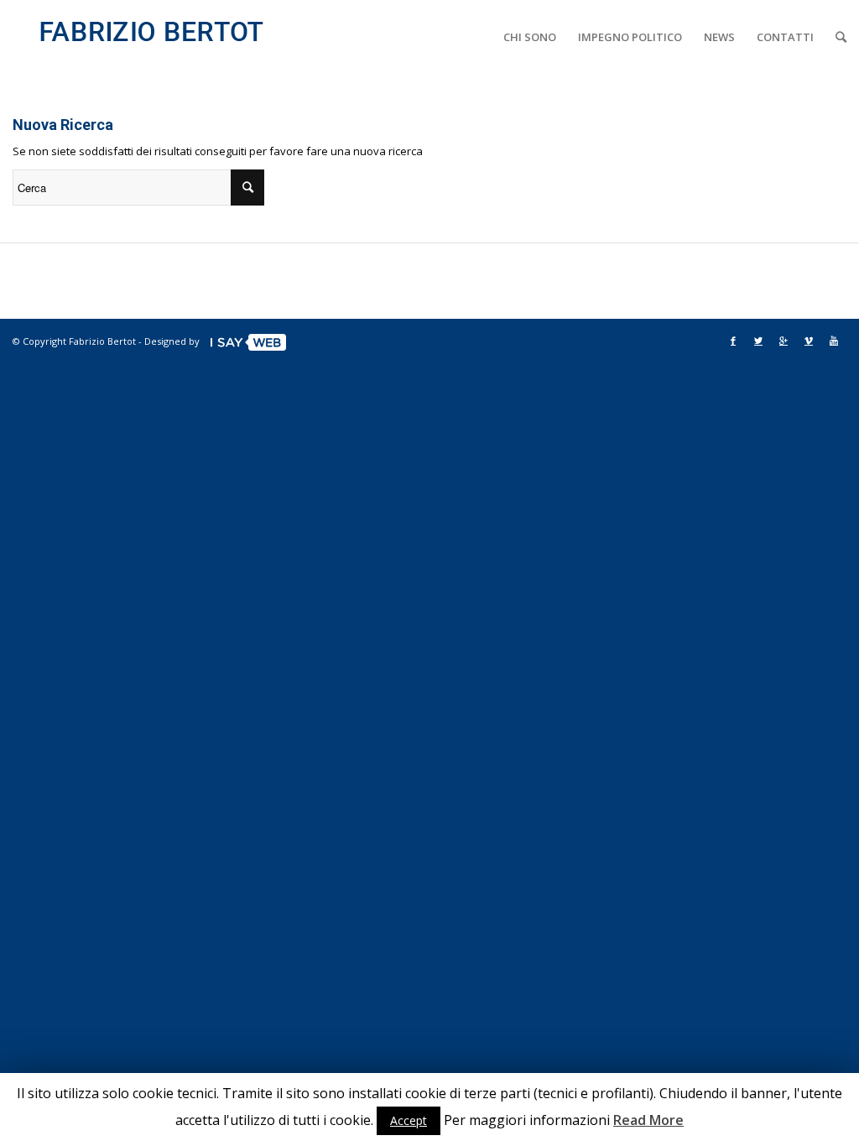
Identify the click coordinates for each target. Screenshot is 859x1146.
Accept (408, 1120)
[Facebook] (733, 340)
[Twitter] (758, 340)
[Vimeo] (808, 340)
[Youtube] (833, 340)
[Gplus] (783, 340)
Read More (648, 1120)
